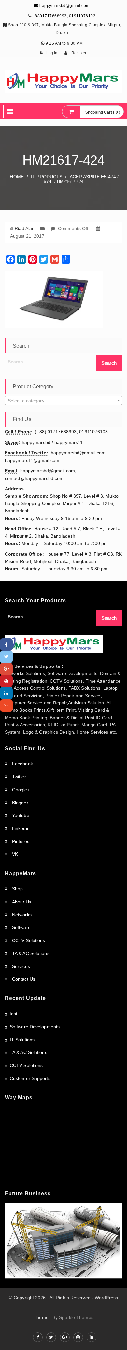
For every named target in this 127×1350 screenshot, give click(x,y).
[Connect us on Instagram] (78, 1337)
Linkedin (21, 828)
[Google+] (6, 669)
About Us (21, 901)
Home (16, 176)
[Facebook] (6, 644)
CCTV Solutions (28, 940)
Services (21, 966)
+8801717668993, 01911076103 (64, 16)
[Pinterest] (6, 681)
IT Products (46, 176)
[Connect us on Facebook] (38, 1337)
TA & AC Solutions (30, 953)
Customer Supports (30, 1078)
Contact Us (23, 979)
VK (15, 854)
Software (21, 927)
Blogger (20, 802)
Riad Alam (25, 228)
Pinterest (21, 841)
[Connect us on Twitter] (51, 1337)
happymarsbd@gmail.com (64, 5)
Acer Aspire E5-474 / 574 (81, 179)
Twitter (19, 776)
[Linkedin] (6, 693)
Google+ (21, 789)
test (13, 1013)
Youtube (20, 815)
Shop (17, 888)
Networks (22, 914)
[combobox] (63, 400)
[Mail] (6, 705)
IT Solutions (22, 1039)
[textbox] (63, 400)
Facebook (22, 763)
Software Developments (35, 1026)
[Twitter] (6, 657)
